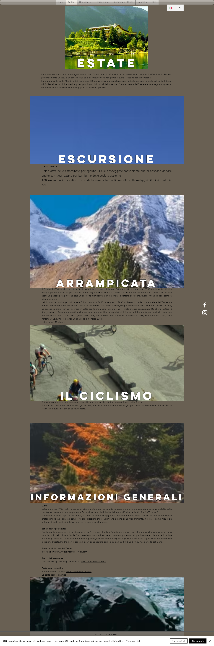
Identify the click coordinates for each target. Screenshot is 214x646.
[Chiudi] (210, 640)
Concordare (198, 641)
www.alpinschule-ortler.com (72, 551)
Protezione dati (132, 641)
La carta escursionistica (54, 575)
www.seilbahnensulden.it (93, 561)
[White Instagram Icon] (204, 312)
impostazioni (178, 641)
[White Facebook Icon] (204, 305)
